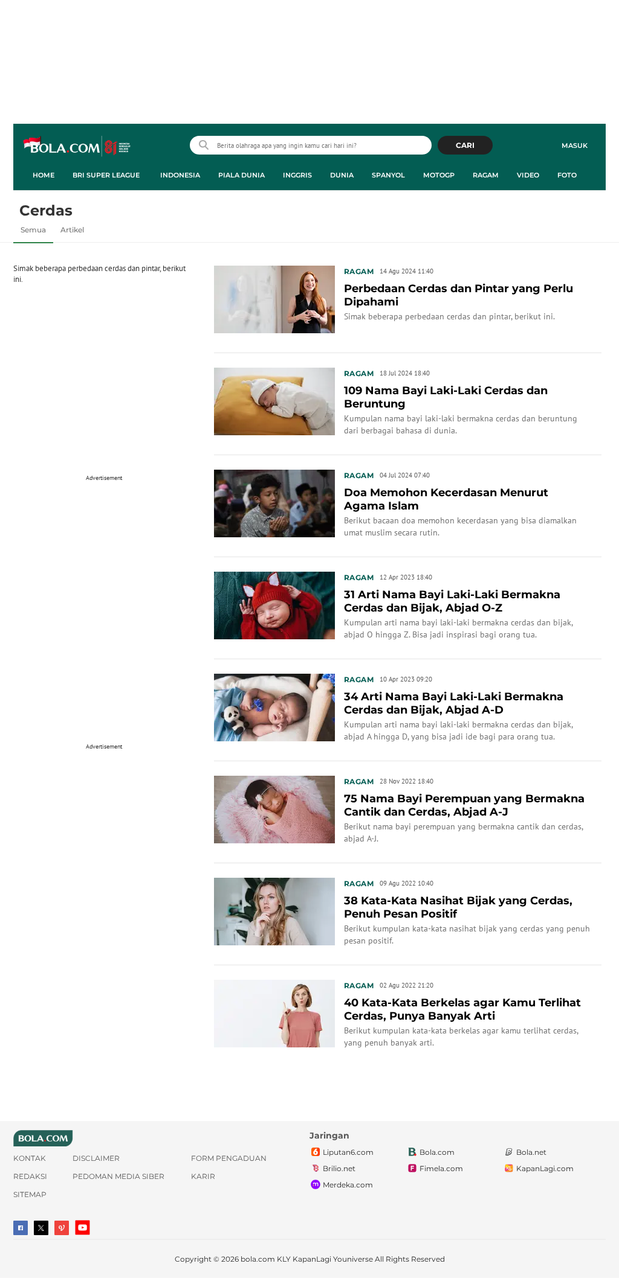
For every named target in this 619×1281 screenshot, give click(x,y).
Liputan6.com (348, 1152)
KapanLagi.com (545, 1168)
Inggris (297, 175)
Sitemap (30, 1194)
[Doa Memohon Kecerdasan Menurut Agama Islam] (274, 502)
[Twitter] (41, 1228)
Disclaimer (96, 1158)
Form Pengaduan (229, 1158)
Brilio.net (339, 1168)
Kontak (29, 1158)
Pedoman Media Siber (118, 1176)
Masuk (575, 145)
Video (528, 175)
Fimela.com (441, 1168)
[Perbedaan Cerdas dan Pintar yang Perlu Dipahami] (274, 298)
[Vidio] (61, 1228)
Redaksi (30, 1176)
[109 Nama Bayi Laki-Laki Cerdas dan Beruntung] (274, 400)
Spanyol (388, 175)
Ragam (486, 175)
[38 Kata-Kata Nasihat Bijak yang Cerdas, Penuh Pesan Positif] (274, 910)
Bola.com (437, 1152)
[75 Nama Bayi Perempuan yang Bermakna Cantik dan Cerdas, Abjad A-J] (274, 808)
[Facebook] (20, 1228)
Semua (33, 229)
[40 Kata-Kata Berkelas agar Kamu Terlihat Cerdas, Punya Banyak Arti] (274, 1012)
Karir (203, 1176)
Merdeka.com (348, 1184)
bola (77, 146)
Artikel (72, 229)
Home (43, 175)
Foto (567, 175)
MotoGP (439, 175)
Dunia (342, 175)
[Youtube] (82, 1227)
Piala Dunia (241, 175)
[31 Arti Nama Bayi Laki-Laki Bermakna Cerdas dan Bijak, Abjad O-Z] (274, 604)
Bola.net (531, 1152)
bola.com (258, 1258)
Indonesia (180, 175)
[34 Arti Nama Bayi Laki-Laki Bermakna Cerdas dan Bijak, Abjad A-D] (274, 706)
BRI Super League (106, 175)
